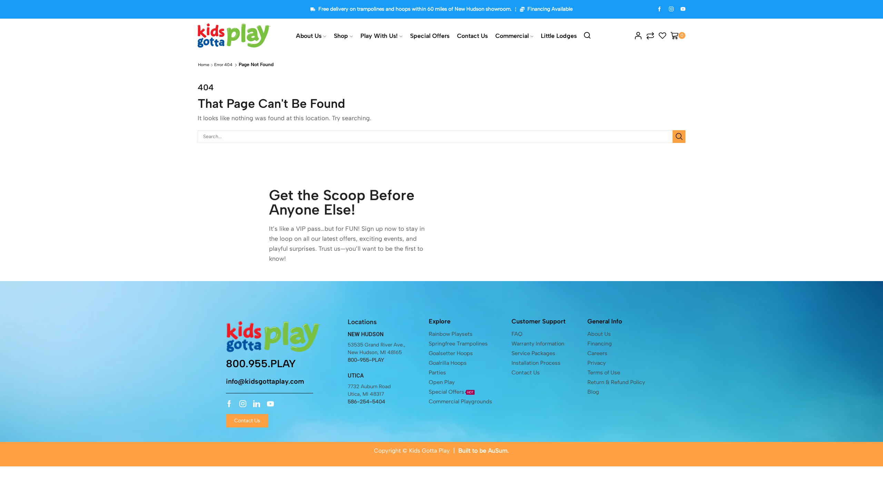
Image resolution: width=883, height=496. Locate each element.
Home (203, 64)
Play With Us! (379, 35)
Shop (341, 35)
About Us (308, 35)
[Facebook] (659, 9)
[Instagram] (671, 9)
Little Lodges (559, 35)
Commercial (512, 35)
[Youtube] (270, 403)
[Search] (679, 136)
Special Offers (429, 35)
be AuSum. (494, 450)
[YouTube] (683, 9)
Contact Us (472, 35)
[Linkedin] (256, 403)
